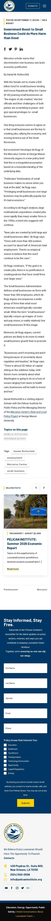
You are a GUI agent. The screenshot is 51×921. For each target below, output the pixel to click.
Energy (11, 773)
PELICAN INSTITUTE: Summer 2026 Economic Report (24, 543)
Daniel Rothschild (23, 451)
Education (12, 745)
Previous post (11, 589)
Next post (42, 589)
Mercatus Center (17, 464)
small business (16, 471)
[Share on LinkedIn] (21, 49)
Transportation (14, 757)
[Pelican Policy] (9, 6)
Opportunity (13, 765)
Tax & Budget (16, 533)
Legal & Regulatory (16, 769)
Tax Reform (13, 753)
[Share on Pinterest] (15, 49)
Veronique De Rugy (15, 438)
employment (14, 457)
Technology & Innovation (18, 761)
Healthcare (13, 749)
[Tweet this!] (10, 49)
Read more (13, 568)
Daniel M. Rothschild (16, 434)
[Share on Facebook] (5, 49)
